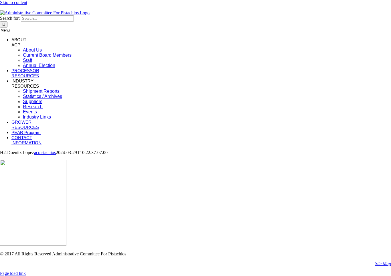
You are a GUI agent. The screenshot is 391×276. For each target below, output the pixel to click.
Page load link (13, 273)
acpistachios (45, 152)
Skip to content (13, 2)
